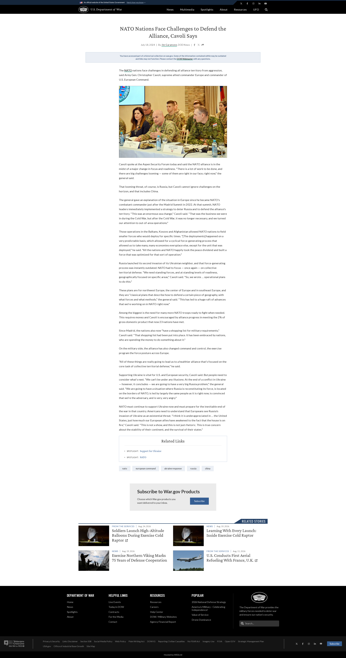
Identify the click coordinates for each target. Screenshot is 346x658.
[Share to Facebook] (195, 45)
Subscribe (199, 501)
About (223, 9)
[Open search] (266, 9)
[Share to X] (198, 45)
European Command (146, 468)
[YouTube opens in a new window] (266, 3)
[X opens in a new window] (241, 3)
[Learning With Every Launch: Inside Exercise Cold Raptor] (219, 535)
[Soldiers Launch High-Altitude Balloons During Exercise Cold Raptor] (124, 535)
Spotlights (207, 9)
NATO (128, 70)
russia (193, 468)
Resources (240, 9)
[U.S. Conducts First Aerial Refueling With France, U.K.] (219, 560)
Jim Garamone (169, 44)
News (170, 9)
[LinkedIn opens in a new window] (259, 3)
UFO (256, 9)
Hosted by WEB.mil (173, 654)
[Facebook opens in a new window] (247, 3)
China (207, 468)
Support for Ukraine (150, 450)
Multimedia (187, 9)
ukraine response (173, 468)
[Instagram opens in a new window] (253, 3)
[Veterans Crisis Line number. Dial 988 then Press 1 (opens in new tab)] (14, 643)
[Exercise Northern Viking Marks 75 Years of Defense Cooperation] (124, 560)
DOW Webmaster (185, 59)
